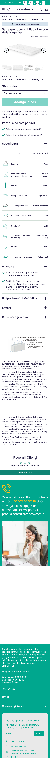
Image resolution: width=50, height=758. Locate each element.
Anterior (6, 50)
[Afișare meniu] (3, 9)
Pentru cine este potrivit (18, 123)
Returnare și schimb (16, 317)
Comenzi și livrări (13, 706)
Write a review (25, 472)
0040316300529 (25, 501)
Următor (43, 50)
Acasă (4, 16)
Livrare (7, 308)
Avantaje (8, 266)
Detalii (6, 697)
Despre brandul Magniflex (19, 298)
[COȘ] (46, 9)
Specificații (10, 143)
